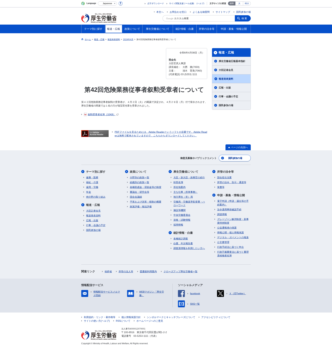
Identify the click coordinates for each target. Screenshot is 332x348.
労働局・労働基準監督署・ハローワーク (189, 203)
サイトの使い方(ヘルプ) (97, 320)
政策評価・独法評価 (141, 206)
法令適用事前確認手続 (229, 209)
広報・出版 (225, 87)
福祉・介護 (92, 182)
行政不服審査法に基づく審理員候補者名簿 (233, 254)
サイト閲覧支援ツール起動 (181, 3)
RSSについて (123, 320)
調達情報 (222, 214)
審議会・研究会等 (139, 192)
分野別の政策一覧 (139, 177)
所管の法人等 (126, 271)
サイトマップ (223, 12)
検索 (244, 18)
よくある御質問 (201, 12)
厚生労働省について (185, 171)
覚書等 (220, 187)
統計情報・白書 (183, 232)
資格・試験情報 (181, 219)
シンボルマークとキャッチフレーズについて (171, 317)
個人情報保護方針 (131, 317)
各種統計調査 (180, 238)
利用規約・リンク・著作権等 (99, 317)
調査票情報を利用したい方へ (189, 248)
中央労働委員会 (181, 215)
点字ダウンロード (155, 3)
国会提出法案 (224, 177)
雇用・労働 (92, 187)
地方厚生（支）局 (183, 196)
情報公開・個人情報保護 (230, 232)
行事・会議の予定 (228, 96)
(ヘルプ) (200, 3)
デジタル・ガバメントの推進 (233, 237)
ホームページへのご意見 (149, 320)
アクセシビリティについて (215, 317)
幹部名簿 (178, 182)
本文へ (160, 12)
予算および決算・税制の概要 (145, 201)
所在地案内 (179, 187)
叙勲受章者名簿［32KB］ (102, 114)
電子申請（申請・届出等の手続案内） (233, 203)
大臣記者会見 (226, 70)
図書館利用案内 (148, 271)
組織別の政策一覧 (139, 182)
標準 (232, 3)
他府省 (108, 271)
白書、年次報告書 (183, 243)
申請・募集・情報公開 (231, 195)
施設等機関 (179, 210)
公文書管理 (223, 242)
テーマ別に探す (95, 171)
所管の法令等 (225, 171)
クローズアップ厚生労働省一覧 (180, 271)
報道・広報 (226, 52)
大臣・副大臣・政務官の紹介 (189, 177)
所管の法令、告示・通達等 (231, 182)
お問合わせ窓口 (178, 12)
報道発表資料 (226, 78)
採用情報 (178, 224)
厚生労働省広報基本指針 (232, 61)
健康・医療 (92, 177)
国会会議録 (136, 196)
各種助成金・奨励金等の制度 (145, 187)
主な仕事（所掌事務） (185, 192)
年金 (88, 192)
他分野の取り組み (95, 196)
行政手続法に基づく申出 (230, 247)
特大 (247, 3)
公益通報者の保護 (227, 227)
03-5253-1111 (140, 335)
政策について (138, 171)
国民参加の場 (243, 12)
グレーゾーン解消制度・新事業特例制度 (233, 221)
